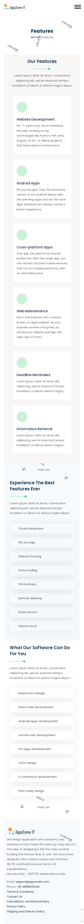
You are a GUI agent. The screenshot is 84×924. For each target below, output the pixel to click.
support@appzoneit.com (32, 882)
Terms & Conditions (20, 892)
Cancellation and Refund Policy (28, 901)
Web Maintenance (32, 311)
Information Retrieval (34, 429)
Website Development (36, 119)
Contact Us (14, 897)
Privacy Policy (16, 906)
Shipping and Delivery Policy (26, 911)
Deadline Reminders (33, 375)
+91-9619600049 (28, 887)
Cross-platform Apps (35, 247)
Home (35, 37)
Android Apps (28, 183)
